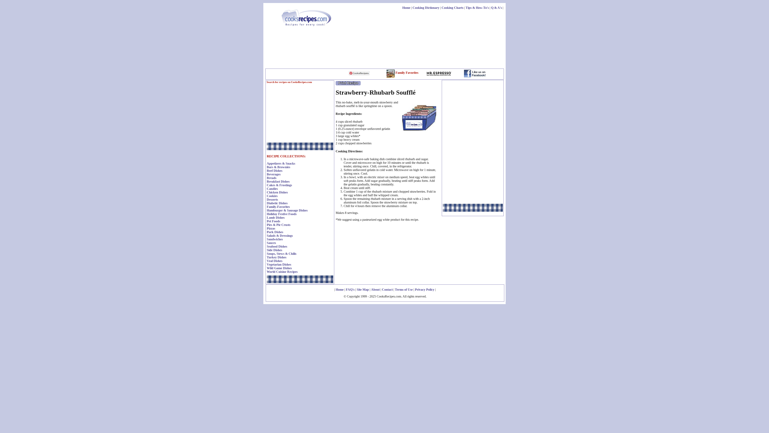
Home (406, 7)
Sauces (271, 243)
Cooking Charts (452, 7)
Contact (387, 289)
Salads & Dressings (280, 235)
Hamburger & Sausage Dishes (287, 210)
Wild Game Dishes (279, 268)
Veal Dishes (274, 261)
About (375, 289)
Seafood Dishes (277, 246)
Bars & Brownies (278, 167)
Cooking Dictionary (426, 7)
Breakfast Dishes (278, 181)
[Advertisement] (430, 40)
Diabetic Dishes (277, 203)
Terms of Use (404, 289)
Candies (272, 188)
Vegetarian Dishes (279, 264)
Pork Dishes (275, 232)
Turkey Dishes (276, 257)
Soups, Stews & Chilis (281, 253)
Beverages (274, 174)
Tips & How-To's (477, 7)
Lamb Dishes (276, 217)
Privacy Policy (424, 289)
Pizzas (271, 228)
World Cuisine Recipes (282, 271)
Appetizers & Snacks (281, 163)
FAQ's (350, 289)
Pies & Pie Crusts (278, 225)
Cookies (272, 196)
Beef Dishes (274, 170)
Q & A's (496, 7)
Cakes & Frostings (279, 185)
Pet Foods (273, 221)
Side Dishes (274, 250)
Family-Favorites (278, 206)
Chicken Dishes (277, 192)
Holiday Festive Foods (282, 214)
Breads (271, 178)
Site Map (363, 289)
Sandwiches (275, 239)
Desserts (272, 199)
